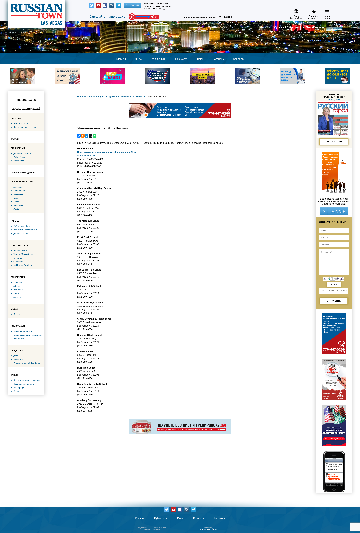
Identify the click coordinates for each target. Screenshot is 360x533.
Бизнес (17, 198)
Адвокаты (18, 187)
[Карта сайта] (325, 10)
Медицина (18, 205)
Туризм (17, 201)
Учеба (16, 209)
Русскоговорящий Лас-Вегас (27, 363)
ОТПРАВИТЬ (334, 301)
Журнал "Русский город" (25, 254)
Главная (121, 59)
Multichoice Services (23, 265)
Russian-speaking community (27, 380)
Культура (18, 282)
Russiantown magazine (24, 384)
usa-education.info (86, 156)
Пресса (17, 314)
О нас (138, 59)
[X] (90, 136)
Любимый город (21, 123)
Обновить (334, 284)
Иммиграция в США (23, 331)
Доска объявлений (26, 108)
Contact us (18, 391)
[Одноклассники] (83, 136)
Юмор (199, 59)
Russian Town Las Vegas (90, 96)
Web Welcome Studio (208, 530)
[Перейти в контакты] (312, 10)
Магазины (18, 194)
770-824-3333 (225, 17)
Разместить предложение (25, 230)
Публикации (158, 59)
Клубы (16, 293)
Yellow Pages (26, 99)
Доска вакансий (21, 233)
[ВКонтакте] (79, 136)
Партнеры (218, 59)
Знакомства (180, 59)
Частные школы (157, 96)
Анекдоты (18, 297)
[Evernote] (94, 136)
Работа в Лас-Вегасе (23, 226)
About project (19, 387)
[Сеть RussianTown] (294, 10)
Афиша (17, 286)
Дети (16, 356)
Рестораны (18, 290)
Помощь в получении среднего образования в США (106, 152)
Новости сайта (20, 250)
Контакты (238, 59)
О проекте (18, 261)
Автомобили (19, 191)
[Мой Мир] (86, 136)
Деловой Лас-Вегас (120, 96)
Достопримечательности (25, 127)
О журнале (18, 258)
